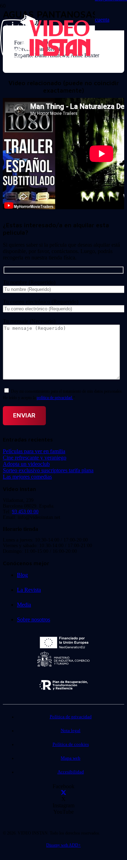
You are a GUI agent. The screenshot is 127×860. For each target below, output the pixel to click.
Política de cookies (71, 744)
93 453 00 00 (25, 511)
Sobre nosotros (33, 619)
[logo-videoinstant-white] (45, 55)
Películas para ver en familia (34, 451)
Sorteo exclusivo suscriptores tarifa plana (48, 470)
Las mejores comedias (27, 477)
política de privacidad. (55, 397)
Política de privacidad (71, 716)
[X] (63, 793)
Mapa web (70, 758)
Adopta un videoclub (26, 464)
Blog (22, 575)
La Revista (29, 590)
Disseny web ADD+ (63, 845)
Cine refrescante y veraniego (34, 458)
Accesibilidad (71, 772)
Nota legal (70, 730)
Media (24, 605)
